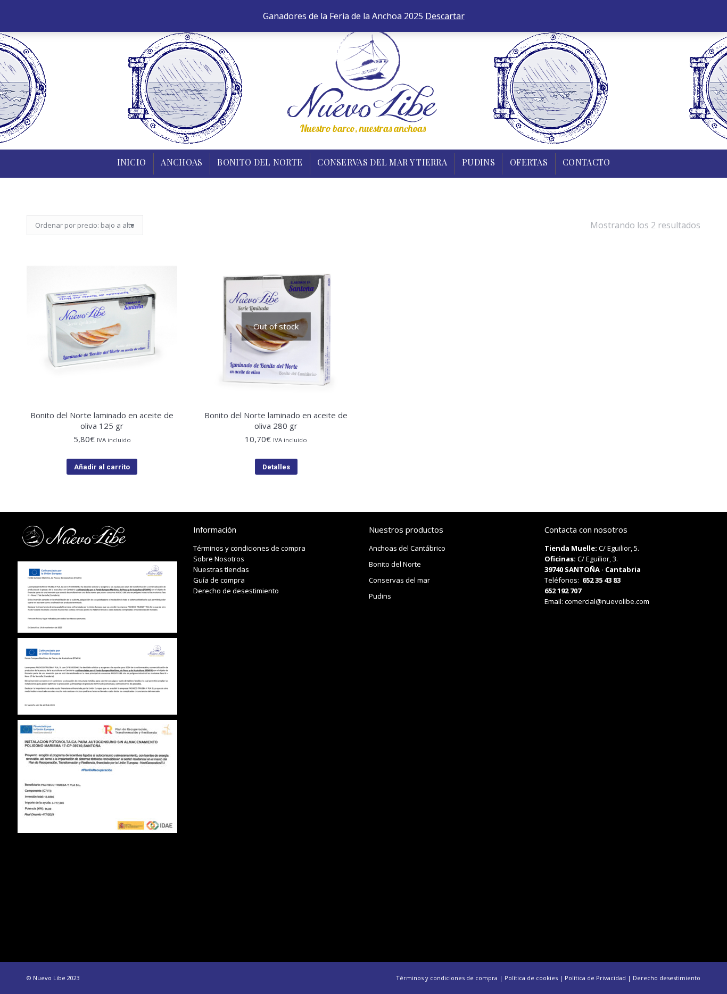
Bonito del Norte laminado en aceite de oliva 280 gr (276, 420)
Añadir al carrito (102, 467)
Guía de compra (219, 580)
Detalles (276, 467)
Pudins (380, 596)
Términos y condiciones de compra (249, 548)
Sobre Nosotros (218, 559)
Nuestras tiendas (221, 569)
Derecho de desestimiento (236, 590)
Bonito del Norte (395, 564)
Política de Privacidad (595, 978)
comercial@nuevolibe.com (607, 601)
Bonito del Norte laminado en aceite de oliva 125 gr (102, 420)
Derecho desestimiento (666, 978)
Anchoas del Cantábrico (407, 548)
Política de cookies (531, 978)
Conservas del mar (399, 580)
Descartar (445, 16)
